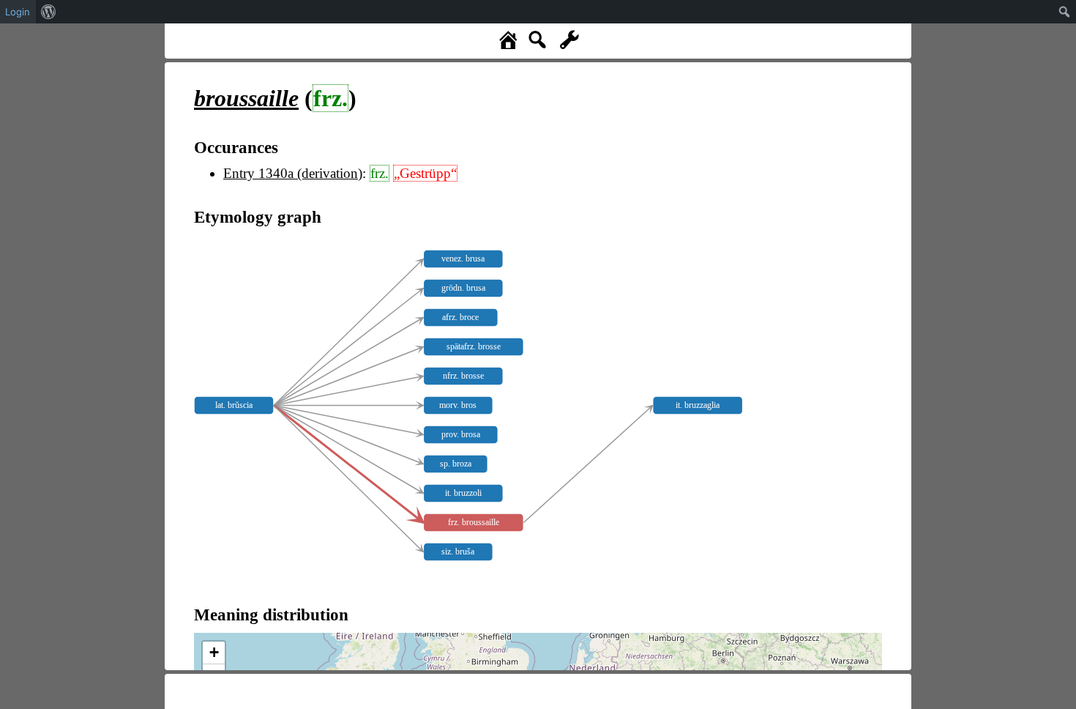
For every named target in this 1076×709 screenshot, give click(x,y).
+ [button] (214, 652)
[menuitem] (48, 11)
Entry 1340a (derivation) (292, 173)
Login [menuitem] (17, 12)
